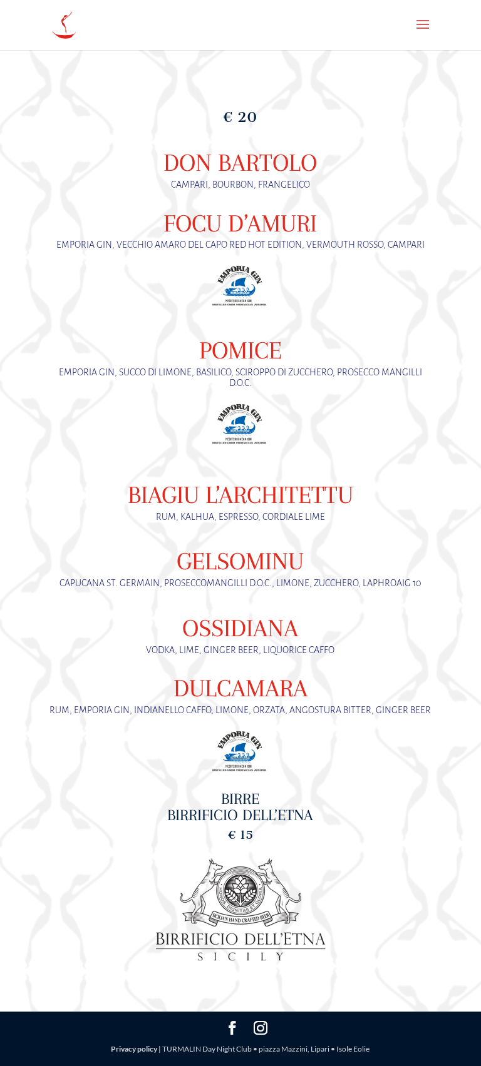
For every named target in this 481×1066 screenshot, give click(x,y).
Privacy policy (134, 1048)
